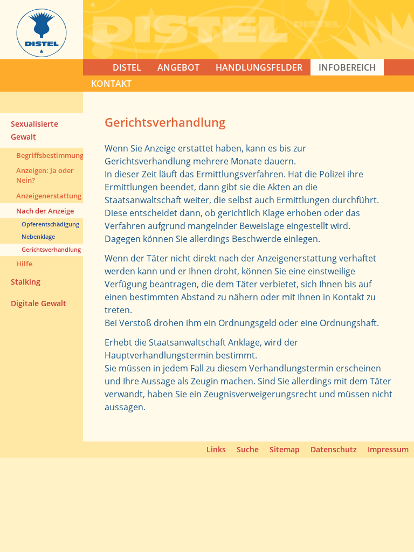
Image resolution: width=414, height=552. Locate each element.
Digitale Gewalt (38, 303)
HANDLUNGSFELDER (259, 67)
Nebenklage (38, 236)
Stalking (25, 282)
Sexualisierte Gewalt (34, 130)
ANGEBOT (178, 67)
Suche (248, 449)
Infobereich (347, 67)
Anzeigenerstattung (48, 196)
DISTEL (127, 67)
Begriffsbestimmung (49, 155)
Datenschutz (333, 449)
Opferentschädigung (50, 224)
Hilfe (24, 263)
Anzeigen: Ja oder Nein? (45, 175)
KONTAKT (111, 83)
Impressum (388, 449)
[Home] (41, 54)
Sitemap (285, 449)
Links (216, 449)
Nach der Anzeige (45, 211)
